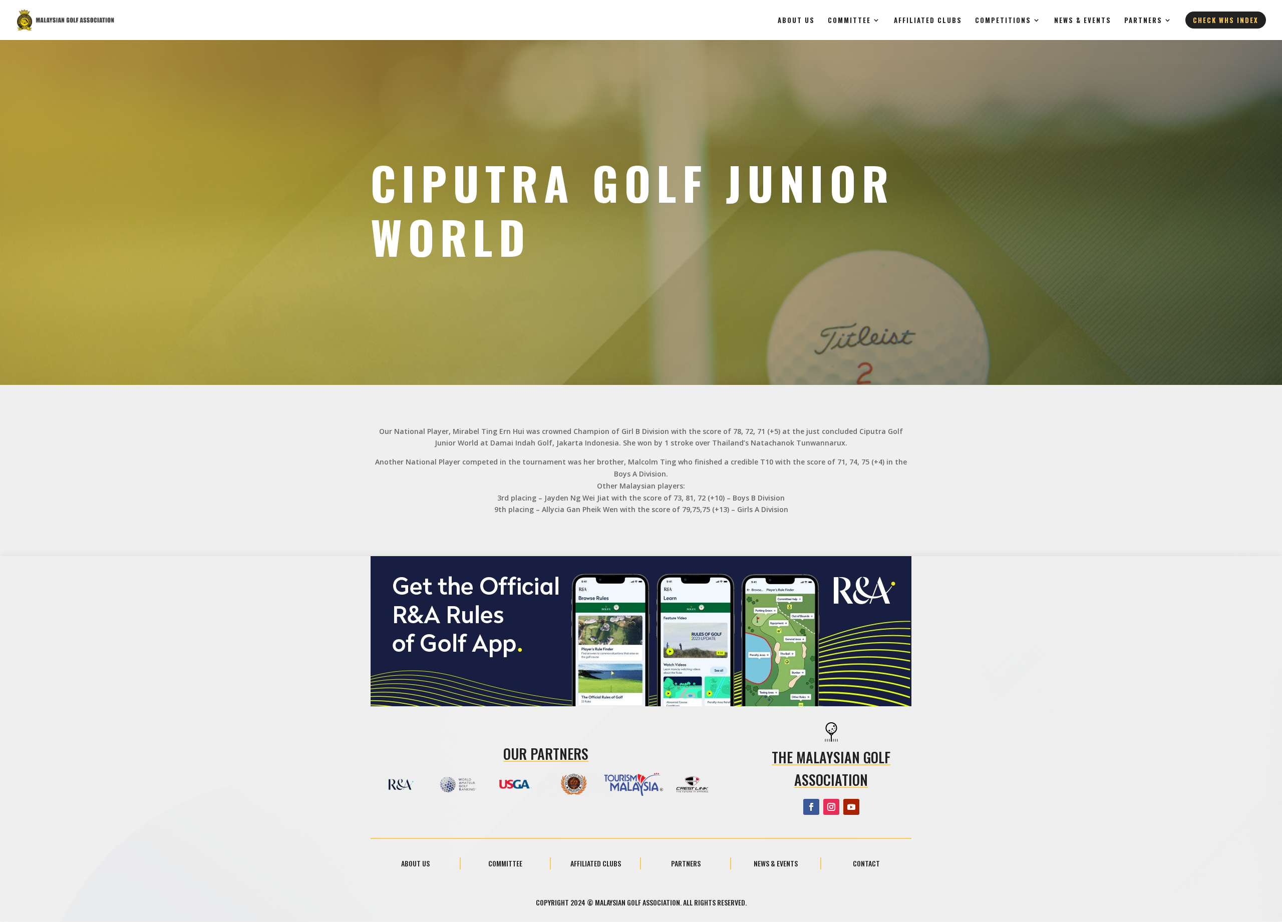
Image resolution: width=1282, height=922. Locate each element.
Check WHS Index (1225, 20)
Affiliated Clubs (928, 21)
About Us (796, 21)
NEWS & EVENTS (1082, 21)
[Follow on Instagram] (831, 807)
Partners (1143, 21)
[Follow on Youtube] (851, 807)
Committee (849, 21)
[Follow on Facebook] (811, 807)
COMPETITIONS (1003, 21)
